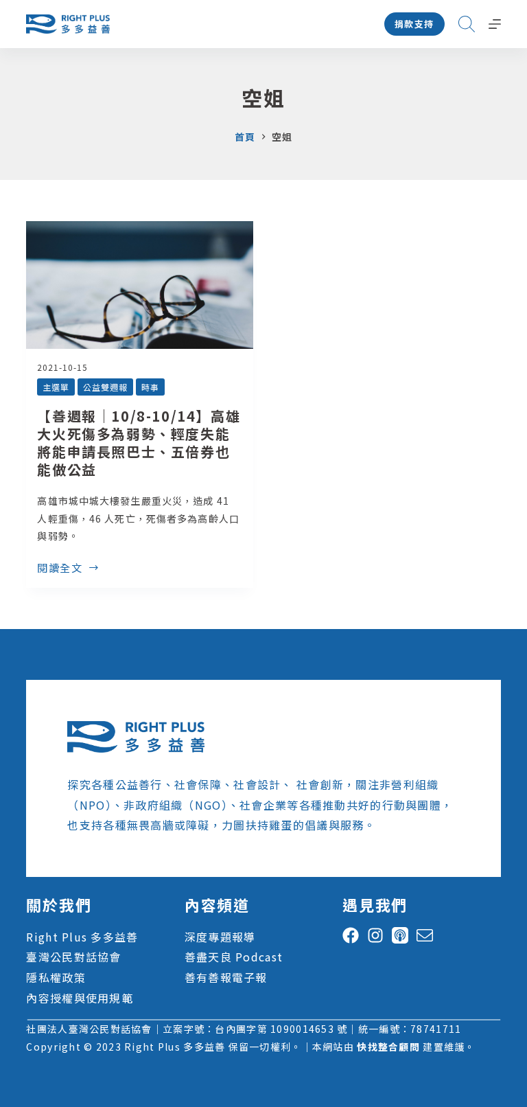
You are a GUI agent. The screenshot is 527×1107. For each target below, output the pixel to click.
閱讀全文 (59, 568)
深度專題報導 (220, 936)
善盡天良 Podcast (234, 956)
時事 (150, 387)
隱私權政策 (55, 977)
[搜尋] (466, 24)
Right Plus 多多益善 (82, 936)
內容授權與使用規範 (79, 998)
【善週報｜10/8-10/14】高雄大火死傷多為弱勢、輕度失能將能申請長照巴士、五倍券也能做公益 (138, 442)
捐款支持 (414, 23)
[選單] (495, 24)
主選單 (56, 387)
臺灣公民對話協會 (73, 956)
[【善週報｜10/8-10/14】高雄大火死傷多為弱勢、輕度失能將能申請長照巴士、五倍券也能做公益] (139, 285)
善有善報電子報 (226, 977)
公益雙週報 (105, 387)
